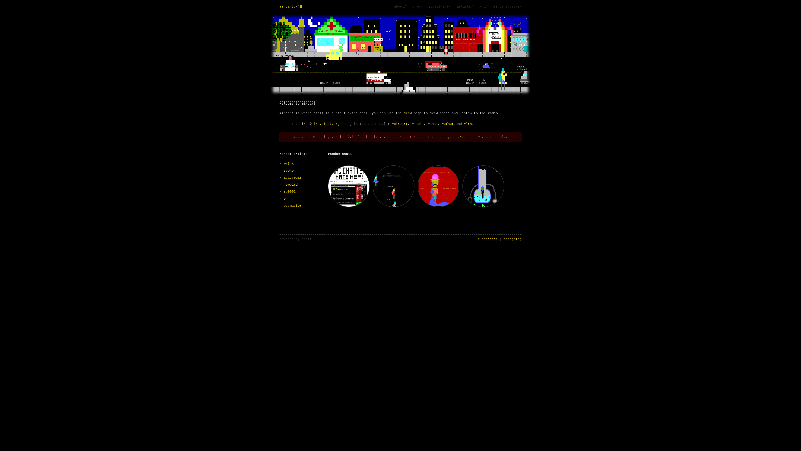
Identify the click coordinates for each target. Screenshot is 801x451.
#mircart (400, 124)
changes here (451, 137)
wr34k (289, 164)
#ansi (433, 124)
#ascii (418, 124)
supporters (487, 239)
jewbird (291, 185)
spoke (289, 171)
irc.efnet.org (327, 124)
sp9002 (290, 192)
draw (408, 113)
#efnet (448, 124)
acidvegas (293, 178)
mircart (286, 7)
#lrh (468, 124)
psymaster (293, 206)
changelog (512, 239)
